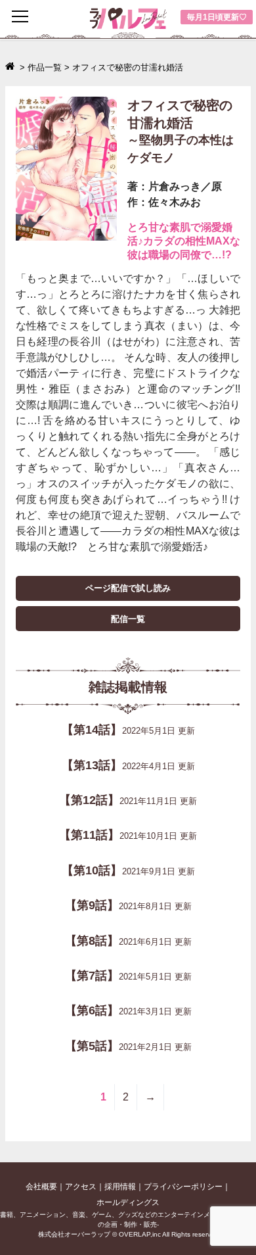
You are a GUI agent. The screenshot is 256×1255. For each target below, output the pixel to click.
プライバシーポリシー (183, 1186)
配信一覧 (128, 619)
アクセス (80, 1186)
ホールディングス (128, 1202)
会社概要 (41, 1186)
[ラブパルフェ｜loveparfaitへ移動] (11, 67)
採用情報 (120, 1186)
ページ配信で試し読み (128, 588)
